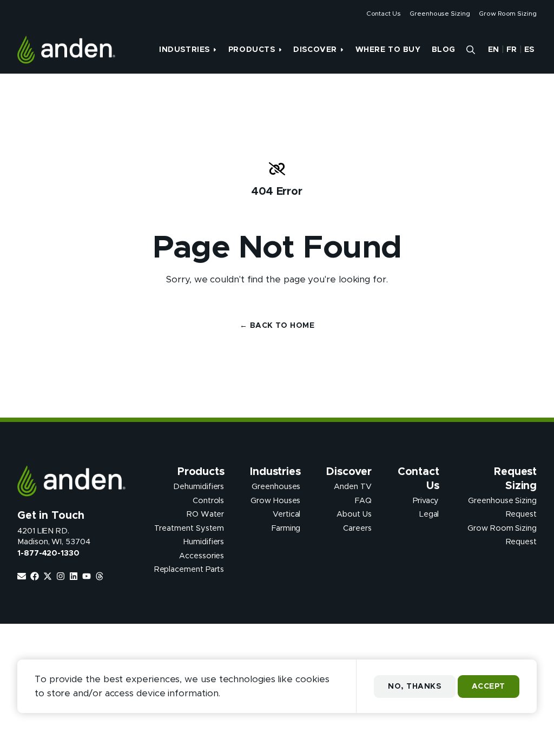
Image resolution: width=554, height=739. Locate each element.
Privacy (426, 500)
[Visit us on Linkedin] (73, 576)
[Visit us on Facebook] (34, 576)
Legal (429, 514)
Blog (444, 50)
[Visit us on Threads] (99, 576)
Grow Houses (275, 500)
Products (251, 50)
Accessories (201, 555)
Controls (208, 500)
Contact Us (383, 13)
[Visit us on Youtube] (86, 576)
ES (529, 50)
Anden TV (352, 487)
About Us (354, 514)
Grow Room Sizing (508, 13)
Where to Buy (388, 50)
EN (493, 50)
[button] (470, 49)
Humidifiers (203, 542)
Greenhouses (276, 487)
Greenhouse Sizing (440, 13)
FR (511, 50)
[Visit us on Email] (21, 576)
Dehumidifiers (198, 487)
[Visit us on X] (47, 576)
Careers (357, 528)
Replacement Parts (189, 569)
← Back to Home (277, 325)
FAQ (363, 500)
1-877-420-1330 (48, 553)
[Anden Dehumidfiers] (66, 50)
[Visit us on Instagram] (60, 576)
